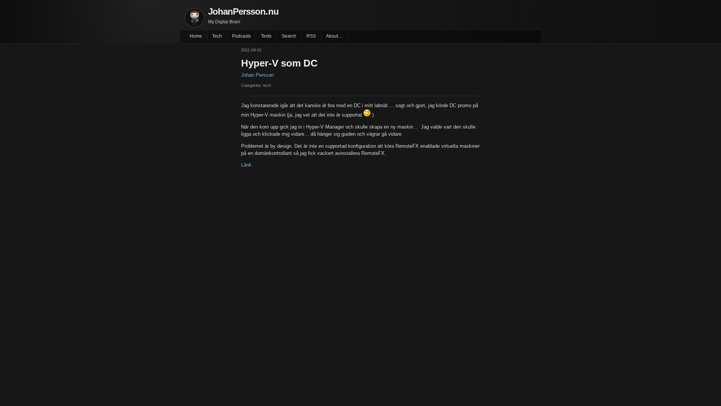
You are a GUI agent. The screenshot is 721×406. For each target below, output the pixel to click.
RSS (311, 36)
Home (196, 36)
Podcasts (241, 36)
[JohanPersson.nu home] (194, 17)
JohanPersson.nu (243, 11)
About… (334, 36)
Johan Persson (257, 75)
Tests (266, 36)
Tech (217, 36)
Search (289, 36)
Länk (246, 165)
